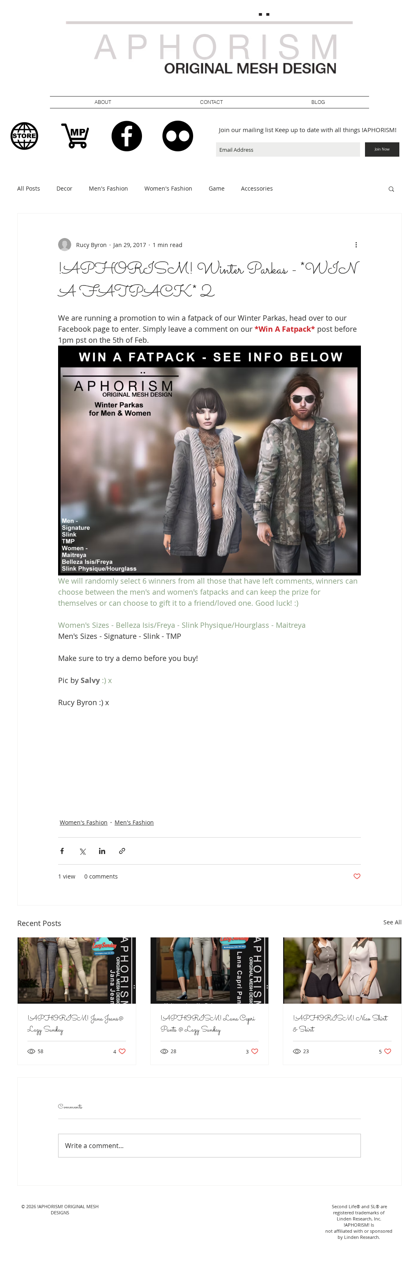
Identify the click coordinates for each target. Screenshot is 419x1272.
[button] (211, 102)
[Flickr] (177, 136)
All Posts (28, 188)
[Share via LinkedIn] (102, 851)
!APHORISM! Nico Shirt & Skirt (340, 1025)
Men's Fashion (108, 188)
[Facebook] (126, 136)
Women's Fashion (168, 188)
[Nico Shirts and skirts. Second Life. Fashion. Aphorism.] (342, 970)
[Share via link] (122, 851)
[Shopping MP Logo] (75, 136)
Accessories (257, 188)
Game (217, 188)
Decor (64, 188)
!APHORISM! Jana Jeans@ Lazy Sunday (75, 1025)
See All (392, 922)
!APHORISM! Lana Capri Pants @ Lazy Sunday (207, 1025)
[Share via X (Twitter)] (82, 851)
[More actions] (356, 244)
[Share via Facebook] (62, 851)
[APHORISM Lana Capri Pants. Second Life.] (210, 970)
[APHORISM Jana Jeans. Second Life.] (77, 970)
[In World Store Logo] (24, 136)
